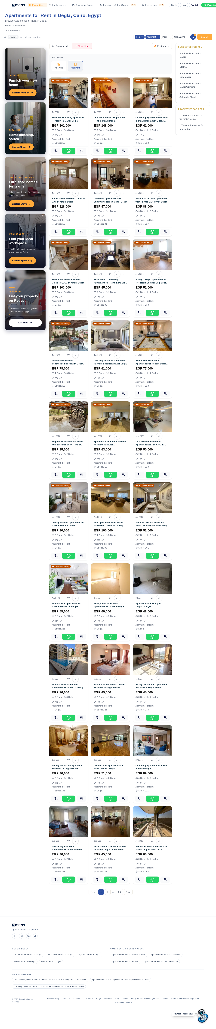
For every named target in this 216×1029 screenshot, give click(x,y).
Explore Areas (59, 5)
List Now (23, 322)
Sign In (174, 5)
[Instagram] (21, 936)
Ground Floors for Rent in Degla (27, 955)
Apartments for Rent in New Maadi (165, 955)
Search (204, 37)
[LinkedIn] (28, 936)
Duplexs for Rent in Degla (89, 955)
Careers (89, 999)
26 (119, 892)
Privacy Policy (53, 999)
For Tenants (154, 5)
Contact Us (78, 999)
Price (164, 37)
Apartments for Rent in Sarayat (125, 961)
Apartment (151, 37)
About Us (66, 999)
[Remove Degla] (16, 37)
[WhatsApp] (68, 151)
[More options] (82, 112)
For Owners (126, 5)
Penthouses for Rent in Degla (59, 955)
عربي (184, 5)
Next (128, 892)
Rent (138, 37)
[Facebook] (14, 936)
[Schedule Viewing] (81, 151)
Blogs (98, 999)
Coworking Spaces (84, 5)
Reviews (108, 999)
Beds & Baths (179, 37)
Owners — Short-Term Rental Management (180, 999)
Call (196, 5)
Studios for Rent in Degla (24, 961)
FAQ (117, 999)
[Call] (56, 151)
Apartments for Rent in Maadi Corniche (128, 955)
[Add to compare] (75, 112)
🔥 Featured (160, 46)
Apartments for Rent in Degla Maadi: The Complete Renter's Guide (120, 980)
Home (8, 25)
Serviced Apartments (123, 1002)
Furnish (107, 5)
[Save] (68, 112)
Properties (37, 5)
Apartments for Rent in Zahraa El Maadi (161, 961)
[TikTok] (35, 936)
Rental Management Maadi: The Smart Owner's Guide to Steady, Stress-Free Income (50, 980)
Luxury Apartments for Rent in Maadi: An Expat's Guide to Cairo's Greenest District (49, 986)
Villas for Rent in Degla (51, 961)
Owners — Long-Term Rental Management (140, 999)
